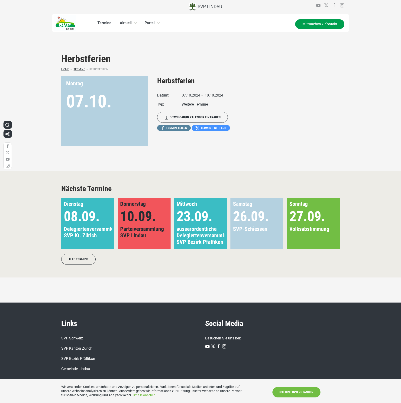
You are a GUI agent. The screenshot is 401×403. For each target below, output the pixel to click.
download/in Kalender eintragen (195, 117)
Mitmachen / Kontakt (319, 24)
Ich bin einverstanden (296, 392)
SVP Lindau (209, 6)
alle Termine (78, 259)
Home (65, 69)
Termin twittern (213, 128)
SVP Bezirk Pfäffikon (78, 358)
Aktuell (126, 23)
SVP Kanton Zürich (76, 348)
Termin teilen (176, 128)
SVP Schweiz (72, 338)
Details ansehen (144, 395)
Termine (104, 23)
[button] (328, 224)
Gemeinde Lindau (75, 369)
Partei (150, 23)
